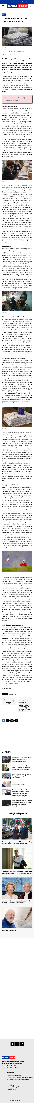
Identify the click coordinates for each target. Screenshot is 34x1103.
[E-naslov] (12, 720)
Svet (3, 14)
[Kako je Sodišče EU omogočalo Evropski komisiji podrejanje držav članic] (6, 776)
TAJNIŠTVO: (10, 1077)
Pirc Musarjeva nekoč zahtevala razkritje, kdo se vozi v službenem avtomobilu (22, 759)
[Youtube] (22, 1044)
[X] (8, 720)
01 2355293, (18, 1077)
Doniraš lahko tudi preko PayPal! (17, 2)
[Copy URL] (16, 720)
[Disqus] (17, 962)
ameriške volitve (13, 694)
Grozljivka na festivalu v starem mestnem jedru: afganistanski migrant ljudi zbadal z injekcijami (22, 803)
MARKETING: (11, 1079)
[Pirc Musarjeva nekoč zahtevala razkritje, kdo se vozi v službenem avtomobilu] (6, 759)
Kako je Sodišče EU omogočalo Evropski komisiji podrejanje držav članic (21, 775)
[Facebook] (3, 720)
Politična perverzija (18, 784)
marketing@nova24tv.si (22, 1079)
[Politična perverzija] (6, 784)
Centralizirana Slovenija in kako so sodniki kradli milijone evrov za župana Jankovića (21, 767)
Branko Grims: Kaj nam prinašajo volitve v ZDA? (8, 702)
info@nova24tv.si (15, 1075)
